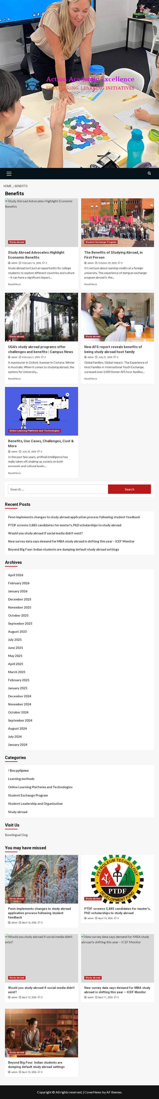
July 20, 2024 (29, 451)
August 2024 (17, 728)
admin (14, 263)
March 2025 (16, 672)
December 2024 (19, 696)
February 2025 (18, 680)
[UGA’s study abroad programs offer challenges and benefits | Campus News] (41, 317)
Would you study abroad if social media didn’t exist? (45, 533)
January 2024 (17, 744)
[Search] (149, 173)
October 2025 (18, 615)
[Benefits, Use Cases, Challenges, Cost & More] (41, 411)
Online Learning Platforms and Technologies (34, 430)
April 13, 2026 (105, 918)
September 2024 (20, 720)
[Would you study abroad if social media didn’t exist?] (41, 958)
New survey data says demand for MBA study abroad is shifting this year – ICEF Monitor (71, 541)
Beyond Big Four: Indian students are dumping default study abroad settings (63, 549)
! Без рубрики (18, 770)
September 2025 (20, 623)
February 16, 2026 (31, 263)
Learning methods (21, 779)
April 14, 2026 (29, 922)
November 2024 (19, 704)
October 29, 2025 (107, 263)
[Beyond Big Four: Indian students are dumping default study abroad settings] (41, 1033)
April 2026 (15, 575)
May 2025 (15, 656)
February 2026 (18, 583)
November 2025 (19, 607)
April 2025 (15, 664)
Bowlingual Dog (16, 835)
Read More (14, 284)
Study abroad (16, 242)
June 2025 (15, 648)
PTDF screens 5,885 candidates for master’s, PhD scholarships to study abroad (64, 525)
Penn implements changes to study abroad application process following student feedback (74, 517)
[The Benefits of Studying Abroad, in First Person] (117, 222)
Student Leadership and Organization (35, 803)
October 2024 (18, 712)
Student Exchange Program (101, 242)
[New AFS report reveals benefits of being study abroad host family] (117, 317)
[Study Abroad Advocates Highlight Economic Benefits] (41, 222)
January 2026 (17, 591)
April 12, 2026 (29, 997)
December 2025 (19, 599)
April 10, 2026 (29, 1072)
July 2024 (15, 736)
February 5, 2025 (31, 357)
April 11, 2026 (105, 997)
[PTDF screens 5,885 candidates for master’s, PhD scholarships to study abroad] (117, 879)
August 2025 (17, 631)
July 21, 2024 (105, 357)
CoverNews (92, 1092)
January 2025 (17, 688)
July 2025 (15, 639)
